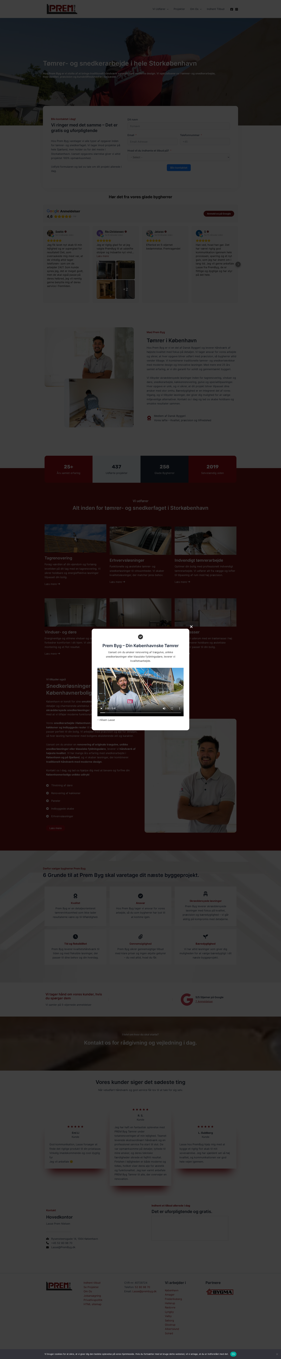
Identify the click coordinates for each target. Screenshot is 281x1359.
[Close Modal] (191, 627)
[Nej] (277, 1354)
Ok (233, 1354)
